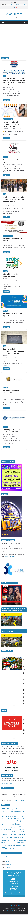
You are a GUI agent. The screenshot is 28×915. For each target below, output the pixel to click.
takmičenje (16, 837)
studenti (23, 128)
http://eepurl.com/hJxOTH (19, 800)
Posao (20, 824)
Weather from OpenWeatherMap (14, 895)
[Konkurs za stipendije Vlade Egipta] (14, 148)
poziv (4, 827)
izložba (15, 816)
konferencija (11, 818)
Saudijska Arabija (7, 280)
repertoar (22, 829)
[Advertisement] (14, 42)
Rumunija (5, 436)
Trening (12, 840)
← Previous (4, 454)
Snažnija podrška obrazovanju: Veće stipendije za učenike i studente (14, 351)
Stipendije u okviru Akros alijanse (12, 314)
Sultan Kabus (10, 397)
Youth (3, 845)
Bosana (15, 128)
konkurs (19, 818)
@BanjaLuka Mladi (10, 864)
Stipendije (10, 119)
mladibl (11, 87)
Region (16, 829)
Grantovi (10, 816)
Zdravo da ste (10, 848)
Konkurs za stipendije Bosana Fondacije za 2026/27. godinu (11, 124)
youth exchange (10, 845)
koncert (4, 818)
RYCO (13, 832)
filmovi (16, 814)
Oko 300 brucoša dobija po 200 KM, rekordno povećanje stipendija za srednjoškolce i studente (14, 81)
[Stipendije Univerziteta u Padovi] (14, 227)
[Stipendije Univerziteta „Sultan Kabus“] (14, 378)
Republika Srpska (6, 832)
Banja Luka (6, 357)
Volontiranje (14, 842)
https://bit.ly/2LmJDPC (9, 556)
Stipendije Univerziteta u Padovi (12, 239)
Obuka (12, 821)
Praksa (9, 827)
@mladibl (7, 861)
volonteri (6, 842)
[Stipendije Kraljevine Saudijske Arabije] (14, 262)
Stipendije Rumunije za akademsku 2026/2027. (12, 431)
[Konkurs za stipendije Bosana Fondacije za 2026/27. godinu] (14, 110)
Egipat (15, 164)
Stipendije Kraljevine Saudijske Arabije (11, 275)
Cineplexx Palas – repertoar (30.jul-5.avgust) (24, 728)
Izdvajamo (5, 119)
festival (11, 814)
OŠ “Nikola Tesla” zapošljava (16, 4)
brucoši (5, 89)
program (16, 827)
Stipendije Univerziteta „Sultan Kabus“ (11, 391)
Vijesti (4, 75)
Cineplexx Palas (8, 811)
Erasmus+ (4, 814)
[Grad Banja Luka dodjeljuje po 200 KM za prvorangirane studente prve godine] (14, 185)
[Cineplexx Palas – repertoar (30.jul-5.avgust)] (12, 723)
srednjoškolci (9, 89)
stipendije (14, 89)
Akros (15, 318)
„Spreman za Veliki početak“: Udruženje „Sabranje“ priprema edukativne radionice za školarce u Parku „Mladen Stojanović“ (24, 688)
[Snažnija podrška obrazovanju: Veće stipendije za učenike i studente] (14, 337)
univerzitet (15, 397)
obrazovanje (10, 357)
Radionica (8, 829)
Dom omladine (18, 811)
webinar (22, 842)
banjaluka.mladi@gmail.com (7, 783)
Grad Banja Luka (7, 205)
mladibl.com (14, 14)
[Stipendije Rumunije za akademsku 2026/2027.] (14, 418)
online (19, 821)
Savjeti (20, 832)
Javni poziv (22, 816)
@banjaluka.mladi (10, 856)
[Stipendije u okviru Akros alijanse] (14, 301)
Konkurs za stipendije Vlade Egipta (13, 161)
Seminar (4, 834)
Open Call (5, 824)
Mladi (5, 821)
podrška (15, 357)
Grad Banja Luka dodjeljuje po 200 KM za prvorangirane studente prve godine (14, 199)
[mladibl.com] (3, 22)
